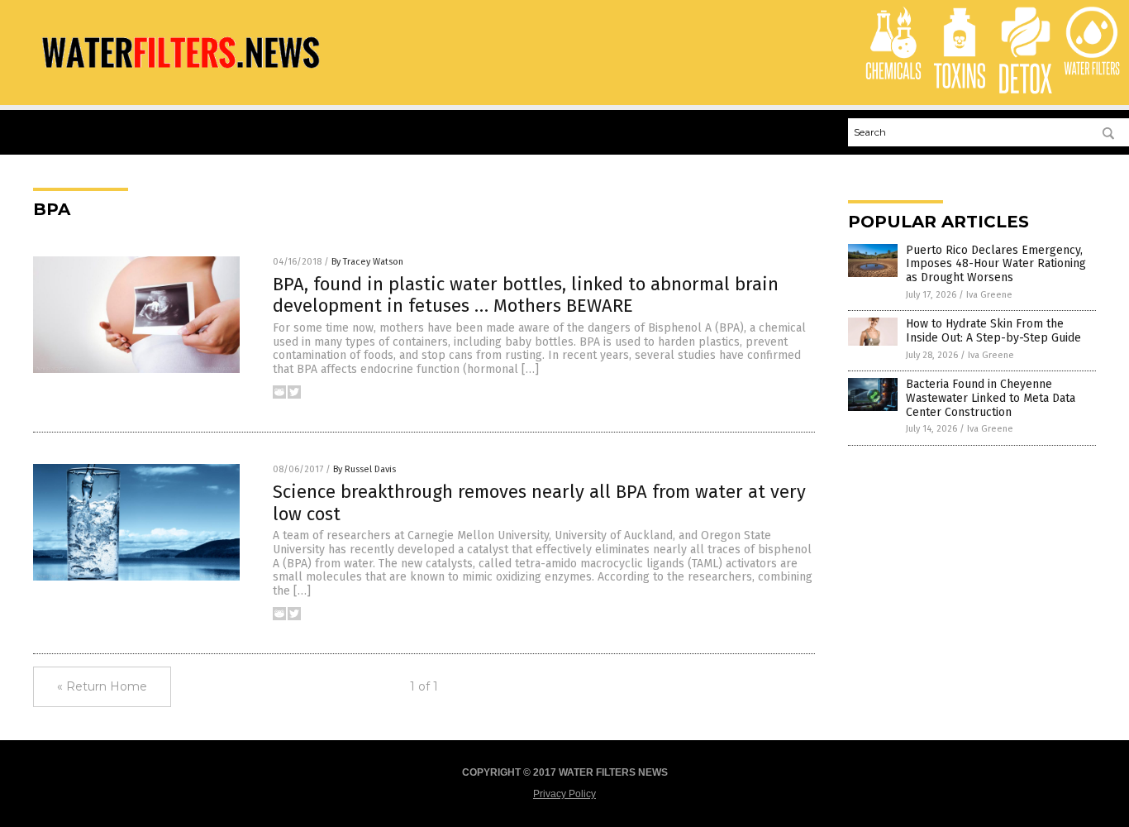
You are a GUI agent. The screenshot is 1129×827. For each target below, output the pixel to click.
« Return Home (102, 686)
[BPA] (179, 73)
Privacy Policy (564, 794)
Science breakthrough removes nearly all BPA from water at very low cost (539, 502)
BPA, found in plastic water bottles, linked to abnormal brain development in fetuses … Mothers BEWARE (526, 295)
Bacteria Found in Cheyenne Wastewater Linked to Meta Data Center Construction (990, 398)
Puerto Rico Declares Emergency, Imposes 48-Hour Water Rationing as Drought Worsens (996, 264)
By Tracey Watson (367, 261)
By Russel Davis (364, 469)
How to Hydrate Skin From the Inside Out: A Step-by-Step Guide (993, 331)
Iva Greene (989, 294)
